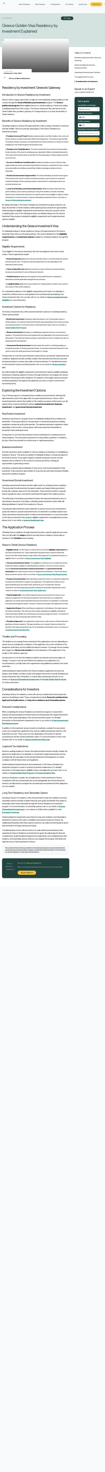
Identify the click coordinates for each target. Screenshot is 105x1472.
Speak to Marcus (27, 873)
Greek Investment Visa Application (33, 590)
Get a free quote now (88, 139)
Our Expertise (55, 4)
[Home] (9, 4)
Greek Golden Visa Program (15, 328)
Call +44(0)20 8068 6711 (84, 92)
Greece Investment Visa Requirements (52, 574)
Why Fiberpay (40, 4)
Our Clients (69, 4)
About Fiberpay (24, 4)
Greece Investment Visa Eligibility (38, 558)
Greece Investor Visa (46, 773)
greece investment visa (34, 520)
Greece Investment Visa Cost (37, 740)
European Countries (10, 812)
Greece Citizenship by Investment (18, 200)
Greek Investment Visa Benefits (17, 630)
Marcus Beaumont (33, 863)
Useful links (83, 4)
